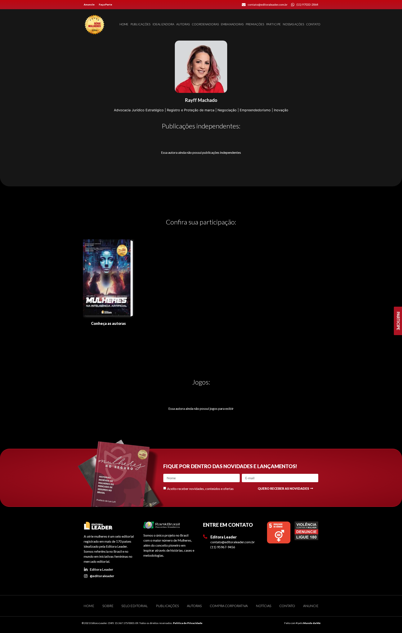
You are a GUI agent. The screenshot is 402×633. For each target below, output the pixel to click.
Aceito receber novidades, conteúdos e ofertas (200, 489)
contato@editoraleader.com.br (232, 542)
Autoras (183, 24)
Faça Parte (105, 4)
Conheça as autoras (108, 323)
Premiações (255, 24)
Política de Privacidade (187, 623)
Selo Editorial (134, 606)
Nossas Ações (293, 24)
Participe (273, 24)
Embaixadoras (232, 24)
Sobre (107, 606)
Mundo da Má (311, 623)
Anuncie (89, 4)
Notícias (263, 606)
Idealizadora (163, 24)
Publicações (140, 24)
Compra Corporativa (229, 606)
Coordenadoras (205, 24)
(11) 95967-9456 (222, 547)
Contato (313, 24)
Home (124, 24)
